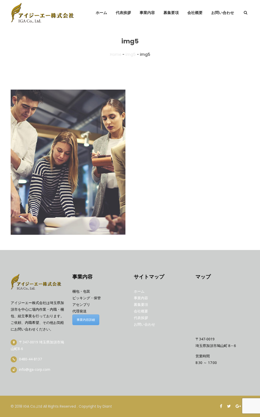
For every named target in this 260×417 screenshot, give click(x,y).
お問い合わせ (144, 324)
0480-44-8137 (30, 359)
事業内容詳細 (86, 320)
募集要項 (141, 304)
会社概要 (141, 311)
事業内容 (141, 297)
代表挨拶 (141, 317)
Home (115, 54)
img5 (130, 54)
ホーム (139, 291)
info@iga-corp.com (34, 369)
